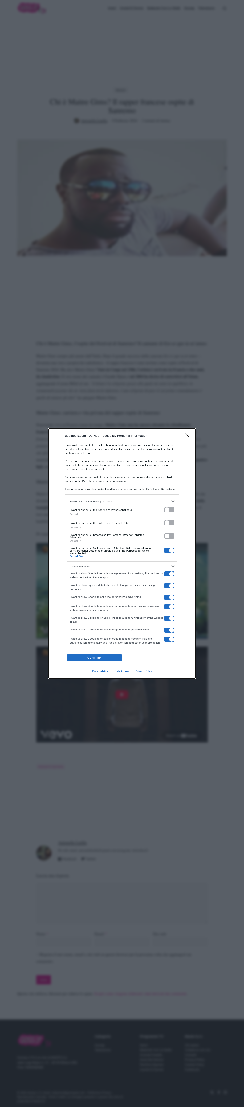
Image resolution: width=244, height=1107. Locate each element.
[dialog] (122, 553)
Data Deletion (100, 671)
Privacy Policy (143, 671)
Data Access (122, 671)
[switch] (169, 509)
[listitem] (122, 501)
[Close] (188, 436)
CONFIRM (94, 657)
